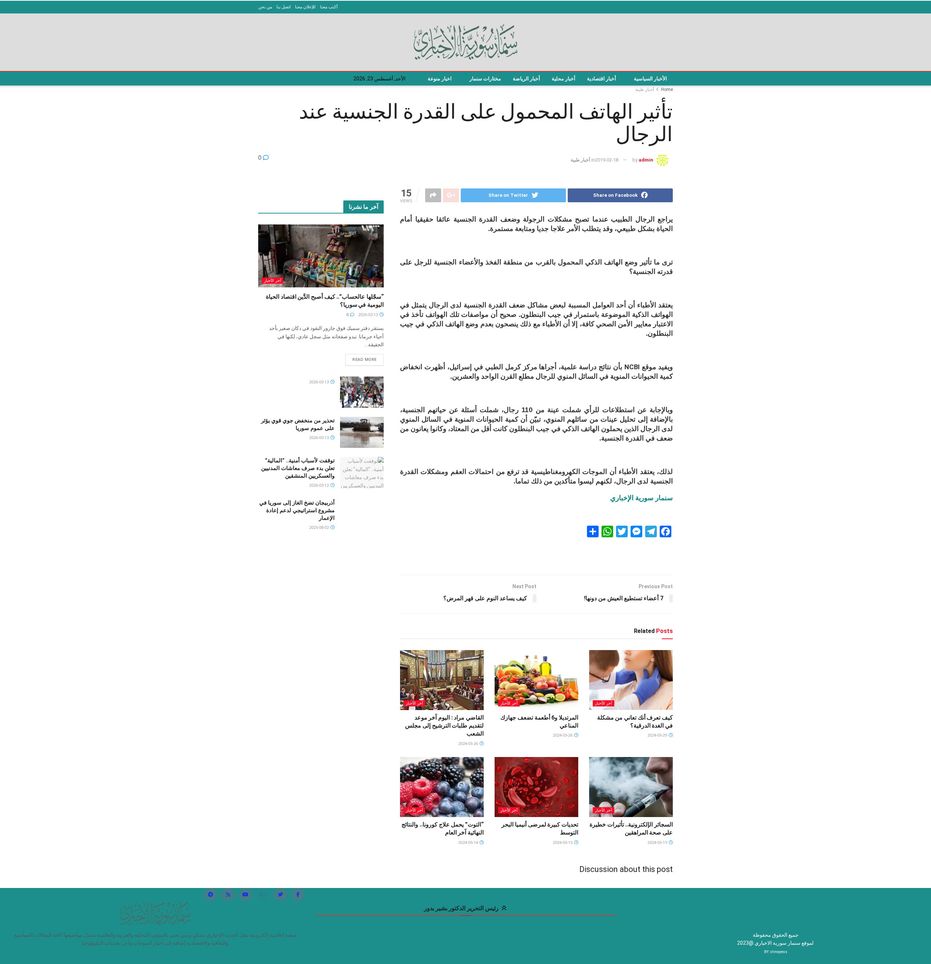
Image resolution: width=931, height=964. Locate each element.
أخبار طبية (644, 89)
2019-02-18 (606, 160)
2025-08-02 (319, 527)
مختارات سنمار (485, 78)
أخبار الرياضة (526, 78)
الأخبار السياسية (650, 78)
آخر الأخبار (603, 703)
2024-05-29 (657, 735)
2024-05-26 (563, 735)
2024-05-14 (468, 842)
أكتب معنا (328, 6)
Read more (364, 359)
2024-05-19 (657, 842)
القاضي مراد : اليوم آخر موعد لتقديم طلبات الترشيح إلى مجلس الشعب (444, 725)
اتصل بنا (283, 6)
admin (646, 160)
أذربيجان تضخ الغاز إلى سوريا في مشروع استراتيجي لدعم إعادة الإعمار (297, 510)
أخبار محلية (563, 78)
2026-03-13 (368, 314)
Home (667, 89)
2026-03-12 (319, 485)
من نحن (265, 6)
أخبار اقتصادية (601, 78)
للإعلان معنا (305, 6)
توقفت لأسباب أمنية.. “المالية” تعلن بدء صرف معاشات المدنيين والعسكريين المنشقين (298, 468)
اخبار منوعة (440, 78)
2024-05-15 (563, 842)
